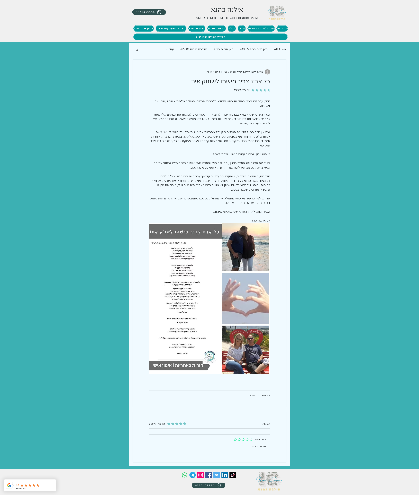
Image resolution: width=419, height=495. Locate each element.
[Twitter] (216, 475)
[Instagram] (200, 475)
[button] (136, 49)
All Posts (280, 49)
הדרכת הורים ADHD (193, 49)
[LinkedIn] (224, 475)
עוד (171, 49)
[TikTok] (232, 475)
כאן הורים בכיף (223, 49)
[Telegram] (192, 475)
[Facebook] (208, 475)
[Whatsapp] (184, 475)
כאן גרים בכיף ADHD (253, 49)
